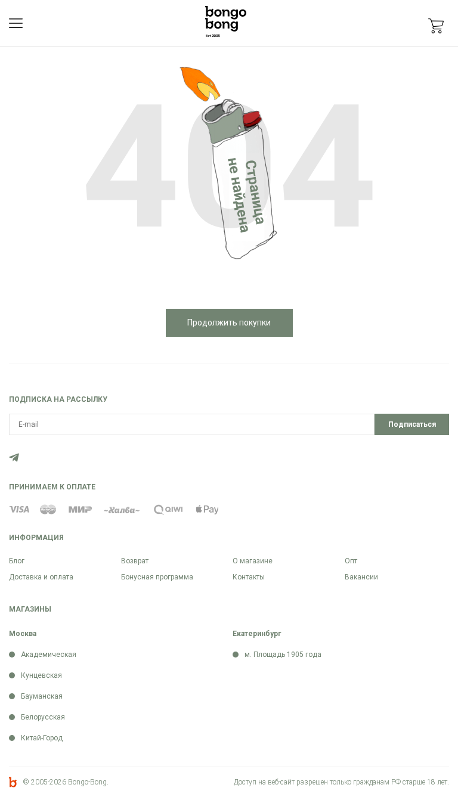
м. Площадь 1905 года (283, 654)
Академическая (48, 654)
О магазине (253, 561)
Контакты (249, 577)
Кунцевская (41, 675)
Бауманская (42, 696)
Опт (351, 561)
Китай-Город (42, 738)
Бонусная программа (157, 577)
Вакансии (361, 577)
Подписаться (412, 424)
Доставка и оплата (41, 577)
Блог (16, 561)
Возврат (134, 561)
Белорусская (43, 717)
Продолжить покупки (229, 322)
